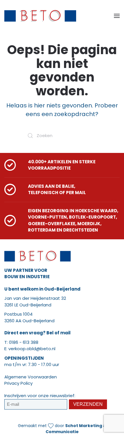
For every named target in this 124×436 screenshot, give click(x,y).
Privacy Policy (18, 383)
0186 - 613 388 (23, 342)
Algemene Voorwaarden (30, 377)
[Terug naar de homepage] (40, 16)
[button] (117, 16)
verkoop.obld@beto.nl (31, 349)
